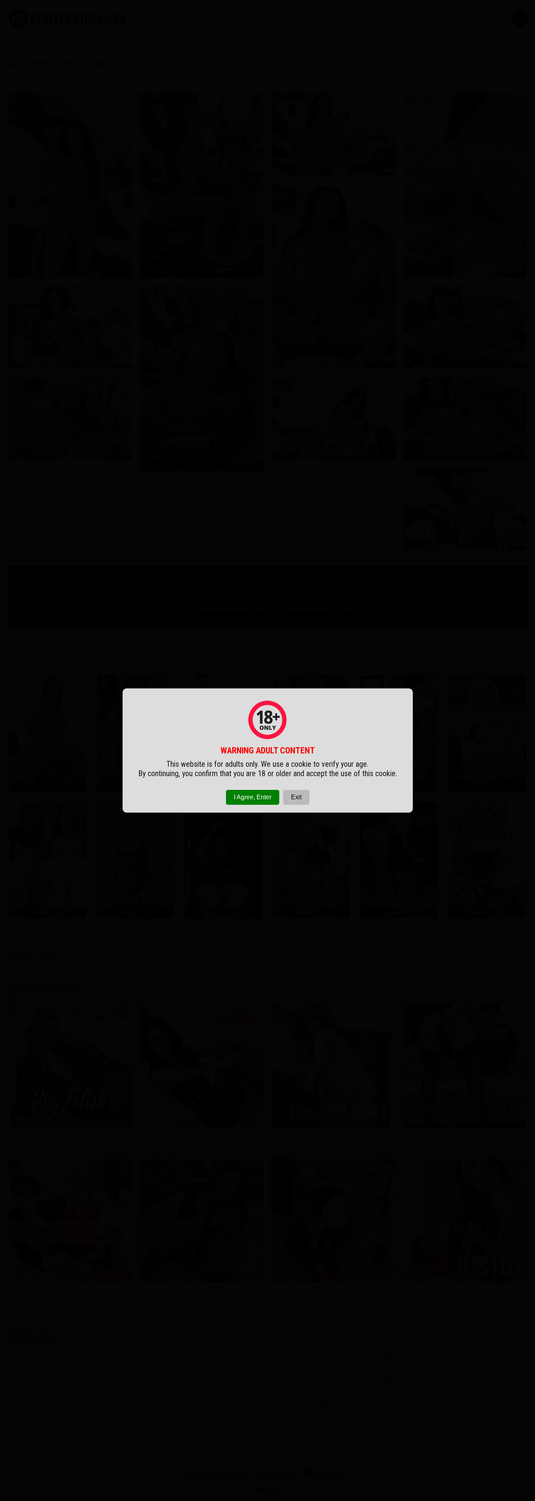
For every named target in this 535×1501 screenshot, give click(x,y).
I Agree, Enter (252, 797)
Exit (296, 797)
